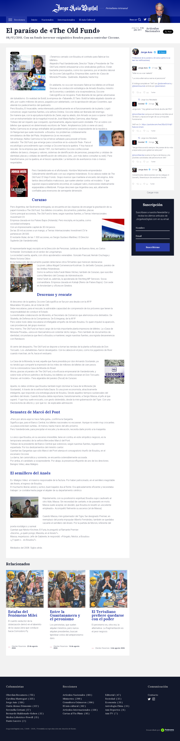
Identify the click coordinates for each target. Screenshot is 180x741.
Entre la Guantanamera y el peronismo (65, 615)
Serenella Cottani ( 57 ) (18, 709)
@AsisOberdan (138, 114)
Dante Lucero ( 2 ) (16, 720)
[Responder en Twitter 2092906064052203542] (133, 92)
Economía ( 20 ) (113, 702)
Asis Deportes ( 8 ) (115, 709)
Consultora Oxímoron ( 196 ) (78, 702)
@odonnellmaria (164, 83)
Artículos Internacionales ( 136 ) (80, 709)
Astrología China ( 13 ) (117, 706)
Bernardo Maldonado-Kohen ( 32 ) (24, 713)
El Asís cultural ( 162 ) (74, 706)
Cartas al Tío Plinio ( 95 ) (76, 713)
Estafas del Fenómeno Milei (22, 613)
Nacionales (47, 19)
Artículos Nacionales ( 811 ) (77, 694)
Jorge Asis (143, 68)
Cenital (141, 104)
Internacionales (66, 19)
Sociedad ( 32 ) (113, 698)
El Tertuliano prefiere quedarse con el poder (108, 615)
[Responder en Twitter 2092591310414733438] (133, 184)
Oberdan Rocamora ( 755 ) (20, 694)
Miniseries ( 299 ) (72, 698)
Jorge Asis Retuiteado (149, 100)
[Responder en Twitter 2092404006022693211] (133, 131)
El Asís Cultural (87, 19)
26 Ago (151, 104)
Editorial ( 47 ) (113, 694)
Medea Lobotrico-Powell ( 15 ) (22, 717)
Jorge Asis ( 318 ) (15, 702)
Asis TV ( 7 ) (111, 713)
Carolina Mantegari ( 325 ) (20, 698)
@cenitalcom (160, 86)
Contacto (153, 694)
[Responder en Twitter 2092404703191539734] (133, 161)
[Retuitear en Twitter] (139, 99)
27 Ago (154, 68)
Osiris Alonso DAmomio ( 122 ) (22, 706)
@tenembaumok (138, 86)
